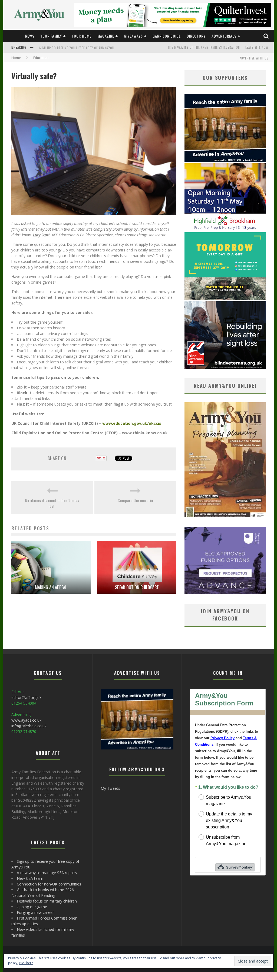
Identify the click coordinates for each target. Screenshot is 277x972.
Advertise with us (254, 58)
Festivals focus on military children (47, 901)
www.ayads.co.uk (26, 720)
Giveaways (133, 36)
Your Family (51, 36)
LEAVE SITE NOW (256, 47)
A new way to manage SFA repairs (47, 872)
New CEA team (30, 878)
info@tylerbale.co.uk (29, 725)
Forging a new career (35, 912)
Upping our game (32, 906)
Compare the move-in (135, 500)
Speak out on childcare (137, 587)
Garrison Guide (167, 36)
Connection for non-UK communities (49, 884)
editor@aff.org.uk (26, 697)
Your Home (81, 36)
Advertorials (224, 36)
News (29, 36)
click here (26, 963)
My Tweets (110, 788)
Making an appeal (51, 587)
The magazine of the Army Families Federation (203, 47)
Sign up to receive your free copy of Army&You (76, 48)
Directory (196, 36)
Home (16, 57)
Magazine (105, 36)
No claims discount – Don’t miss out (52, 503)
